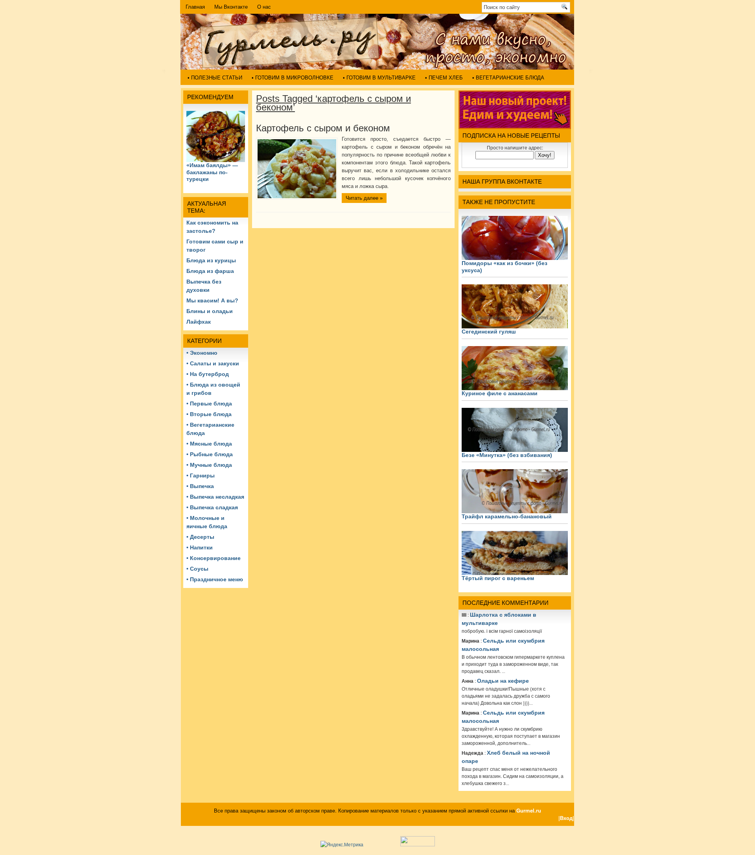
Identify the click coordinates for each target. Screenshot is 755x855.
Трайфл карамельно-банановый (507, 516)
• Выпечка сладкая (212, 507)
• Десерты (200, 537)
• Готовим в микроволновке (292, 78)
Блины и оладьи (209, 311)
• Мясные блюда (209, 443)
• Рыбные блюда (209, 454)
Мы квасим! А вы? (212, 300)
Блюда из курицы (211, 260)
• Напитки (199, 547)
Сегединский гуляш (489, 331)
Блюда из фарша (210, 271)
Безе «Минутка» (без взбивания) (507, 455)
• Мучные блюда (209, 465)
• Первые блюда (209, 403)
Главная (195, 7)
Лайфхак (198, 322)
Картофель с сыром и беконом (323, 128)
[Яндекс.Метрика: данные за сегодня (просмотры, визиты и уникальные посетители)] (341, 844)
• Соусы (197, 569)
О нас (264, 7)
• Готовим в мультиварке (379, 78)
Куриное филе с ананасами (500, 393)
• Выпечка (200, 486)
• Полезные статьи (215, 78)
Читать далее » (364, 198)
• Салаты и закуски (212, 363)
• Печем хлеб (444, 78)
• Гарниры (200, 475)
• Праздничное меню (214, 579)
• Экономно (201, 353)
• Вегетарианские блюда (508, 78)
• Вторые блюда (209, 414)
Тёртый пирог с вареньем (498, 578)
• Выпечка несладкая (215, 497)
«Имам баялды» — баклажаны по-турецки (212, 172)
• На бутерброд (207, 374)
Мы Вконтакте (231, 7)
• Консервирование (213, 558)
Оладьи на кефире (503, 681)
